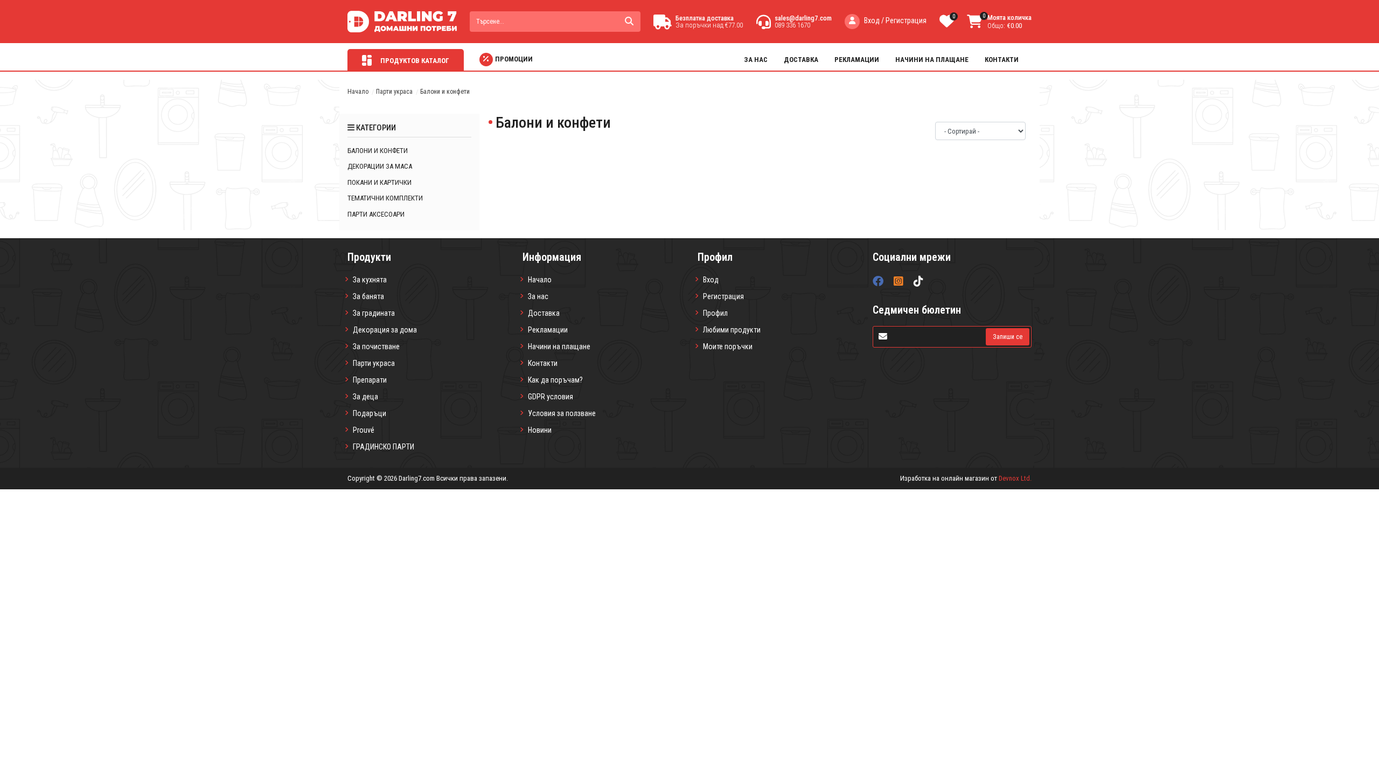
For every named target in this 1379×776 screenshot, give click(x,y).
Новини (540, 430)
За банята (368, 296)
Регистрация (723, 296)
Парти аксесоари (376, 214)
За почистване (376, 346)
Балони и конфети (377, 151)
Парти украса (394, 91)
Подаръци (369, 413)
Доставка (801, 60)
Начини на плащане (932, 60)
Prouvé (363, 430)
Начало (357, 91)
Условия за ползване (562, 413)
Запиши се (1007, 337)
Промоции (514, 59)
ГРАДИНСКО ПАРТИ (383, 446)
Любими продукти (732, 329)
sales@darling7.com (803, 18)
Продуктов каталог (414, 61)
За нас (756, 60)
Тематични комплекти (385, 198)
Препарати (370, 380)
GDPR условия (550, 396)
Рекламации (856, 60)
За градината (374, 313)
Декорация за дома (385, 329)
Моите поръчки (728, 346)
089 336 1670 (792, 25)
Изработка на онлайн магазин (944, 478)
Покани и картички (379, 182)
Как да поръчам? (555, 380)
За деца (365, 396)
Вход (711, 279)
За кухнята (370, 279)
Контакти (1002, 60)
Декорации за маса (379, 166)
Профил (715, 313)
